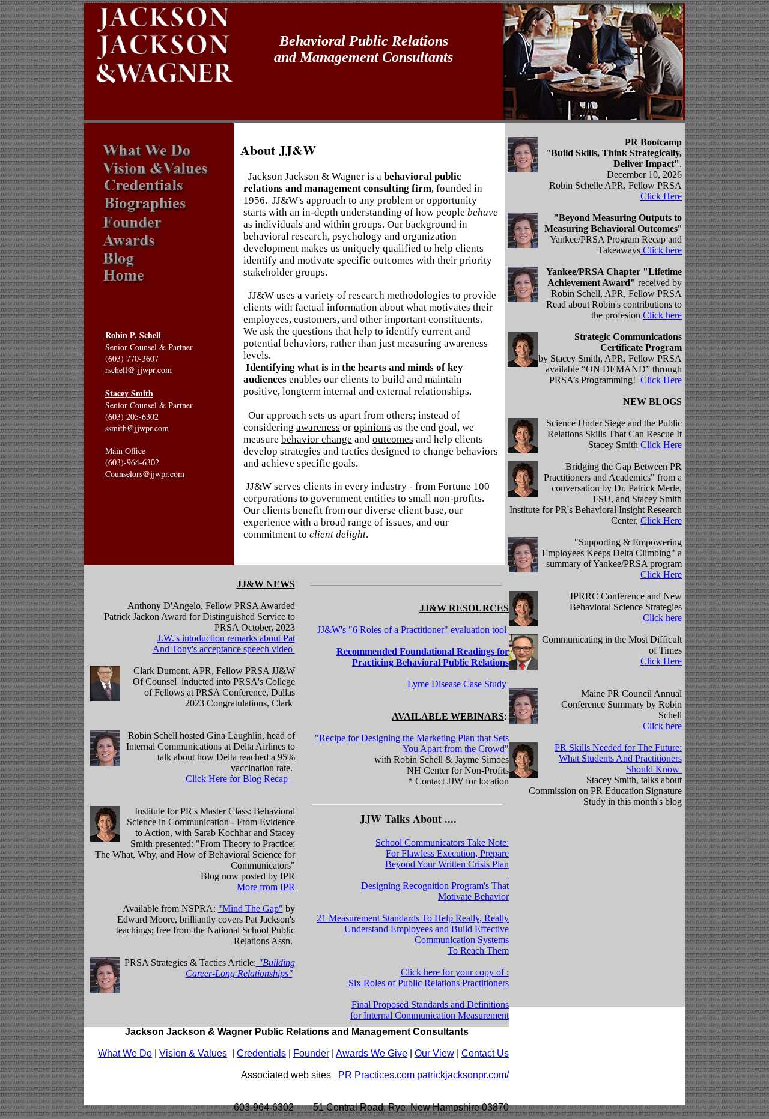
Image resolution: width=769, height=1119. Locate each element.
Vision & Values (193, 1053)
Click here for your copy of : (455, 972)
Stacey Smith (129, 393)
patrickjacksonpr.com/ (463, 1075)
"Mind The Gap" (250, 908)
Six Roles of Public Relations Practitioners (428, 983)
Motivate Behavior (473, 896)
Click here (661, 250)
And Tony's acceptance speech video (224, 649)
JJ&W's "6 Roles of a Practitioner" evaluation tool (413, 630)
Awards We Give (371, 1053)
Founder (311, 1053)
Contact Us (485, 1053)
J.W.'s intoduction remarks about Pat (226, 638)
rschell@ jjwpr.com (138, 369)
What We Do (125, 1053)
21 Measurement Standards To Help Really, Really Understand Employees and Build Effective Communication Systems (413, 929)
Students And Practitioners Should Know (632, 763)
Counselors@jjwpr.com (144, 473)
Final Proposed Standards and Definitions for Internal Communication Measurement (429, 1009)
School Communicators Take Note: (442, 842)
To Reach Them (478, 950)
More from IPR (266, 887)
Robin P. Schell (133, 335)
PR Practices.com (374, 1075)
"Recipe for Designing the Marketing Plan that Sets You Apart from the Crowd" (412, 743)
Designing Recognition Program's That (435, 886)
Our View (434, 1053)
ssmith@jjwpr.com (137, 428)
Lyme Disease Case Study (458, 684)
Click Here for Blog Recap (238, 779)
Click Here (661, 196)
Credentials (261, 1053)
